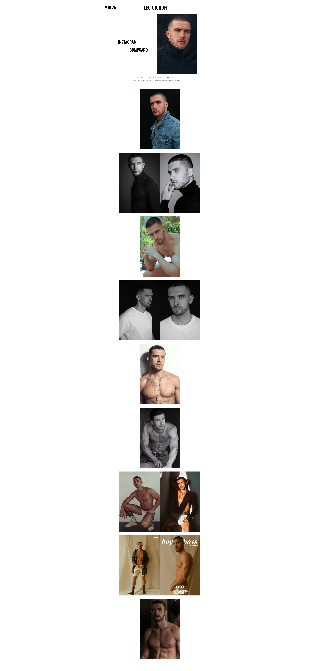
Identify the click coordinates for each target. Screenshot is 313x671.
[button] (139, 50)
